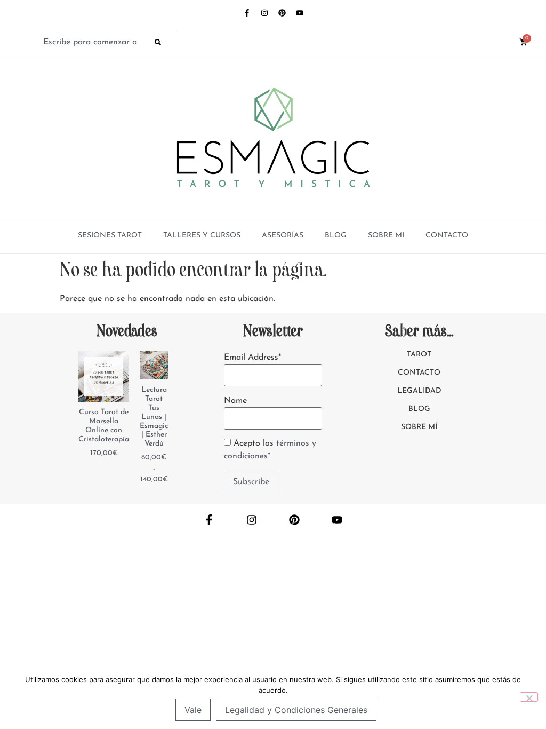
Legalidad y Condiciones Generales (296, 709)
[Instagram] (264, 12)
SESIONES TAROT (110, 236)
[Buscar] (165, 42)
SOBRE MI (386, 236)
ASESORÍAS (282, 236)
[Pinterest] (282, 12)
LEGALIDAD (419, 391)
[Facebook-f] (246, 12)
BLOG (336, 236)
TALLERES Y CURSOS (201, 236)
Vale (193, 709)
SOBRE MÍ (419, 427)
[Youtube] (299, 12)
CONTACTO (446, 236)
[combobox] (94, 42)
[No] (529, 697)
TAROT (419, 355)
